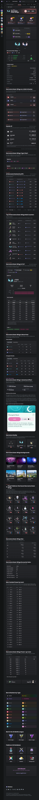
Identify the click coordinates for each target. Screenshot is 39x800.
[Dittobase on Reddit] (19, 789)
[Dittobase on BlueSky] (17, 789)
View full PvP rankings (33, 264)
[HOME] (2, 29)
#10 (8, 319)
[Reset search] (33, 1)
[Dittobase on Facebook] (12, 789)
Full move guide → (33, 174)
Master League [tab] (13, 272)
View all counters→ (9, 216)
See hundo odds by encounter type (29, 584)
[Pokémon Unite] (2, 15)
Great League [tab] (18, 270)
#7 (8, 313)
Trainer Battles (15, 342)
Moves (34, 4)
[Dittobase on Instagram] (7, 789)
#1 (8, 302)
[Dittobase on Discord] (23, 789)
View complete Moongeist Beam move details (14, 403)
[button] (29, 11)
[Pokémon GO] (2, 11)
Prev (25, 209)
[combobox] (28, 1)
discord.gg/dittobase (22, 773)
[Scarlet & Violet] (2, 27)
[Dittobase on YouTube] (8, 789)
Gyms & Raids (9, 342)
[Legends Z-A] (2, 24)
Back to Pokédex (10, 4)
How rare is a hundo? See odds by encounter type (29, 148)
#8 (8, 315)
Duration (26, 344)
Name (8, 344)
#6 (8, 311)
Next (34, 209)
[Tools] (2, 36)
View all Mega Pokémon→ (10, 489)
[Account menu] (36, 1)
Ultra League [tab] (28, 270)
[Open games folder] (2, 32)
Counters (24, 4)
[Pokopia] (2, 13)
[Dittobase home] (2, 1)
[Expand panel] (3, 1)
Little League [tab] (10, 270)
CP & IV (28, 4)
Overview (19, 4)
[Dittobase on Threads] (16, 789)
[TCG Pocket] (2, 18)
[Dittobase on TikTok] (10, 789)
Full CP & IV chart (32, 126)
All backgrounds (9, 454)
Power (19, 344)
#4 (8, 308)
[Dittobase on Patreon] (21, 789)
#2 (8, 304)
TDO (35, 179)
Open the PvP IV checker (12, 323)
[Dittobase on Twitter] (14, 789)
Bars (17, 360)
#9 (8, 317)
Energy (22, 344)
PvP (31, 4)
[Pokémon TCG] (2, 21)
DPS (29, 179)
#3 (8, 306)
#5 (8, 309)
